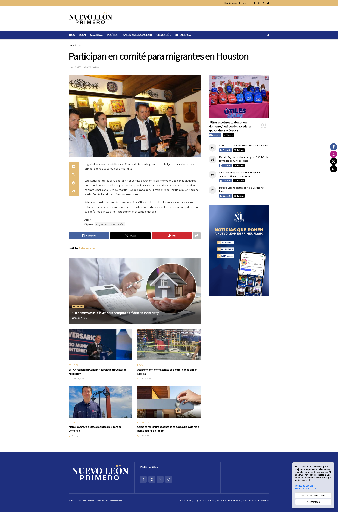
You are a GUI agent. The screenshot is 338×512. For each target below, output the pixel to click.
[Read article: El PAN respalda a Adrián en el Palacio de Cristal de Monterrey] (100, 344)
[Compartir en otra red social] (74, 191)
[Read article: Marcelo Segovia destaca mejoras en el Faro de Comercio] (100, 402)
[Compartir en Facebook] (74, 166)
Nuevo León (117, 224)
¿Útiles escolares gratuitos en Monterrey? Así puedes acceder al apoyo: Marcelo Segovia (230, 126)
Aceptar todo (313, 501)
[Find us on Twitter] (263, 3)
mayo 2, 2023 (75, 67)
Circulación (163, 34)
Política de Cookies (304, 485)
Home (71, 45)
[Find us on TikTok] (268, 3)
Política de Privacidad (305, 488)
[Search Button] (268, 35)
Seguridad (97, 34)
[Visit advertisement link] (239, 250)
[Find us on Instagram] (259, 3)
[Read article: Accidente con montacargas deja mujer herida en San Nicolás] (169, 344)
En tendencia (183, 34)
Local (82, 34)
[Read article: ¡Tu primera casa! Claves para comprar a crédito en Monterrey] (135, 291)
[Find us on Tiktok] (168, 479)
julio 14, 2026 (76, 435)
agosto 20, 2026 (77, 378)
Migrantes (101, 224)
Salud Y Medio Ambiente (137, 34)
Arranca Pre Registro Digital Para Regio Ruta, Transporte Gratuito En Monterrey (240, 174)
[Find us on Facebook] (254, 3)
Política (112, 34)
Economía (78, 306)
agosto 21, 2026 (80, 318)
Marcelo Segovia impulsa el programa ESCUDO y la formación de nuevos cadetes (243, 159)
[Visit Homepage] (91, 18)
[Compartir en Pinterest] (74, 183)
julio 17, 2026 (145, 378)
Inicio (72, 34)
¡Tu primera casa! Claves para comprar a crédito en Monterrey (115, 313)
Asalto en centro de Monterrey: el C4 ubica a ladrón (244, 145)
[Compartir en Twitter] (74, 174)
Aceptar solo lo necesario (313, 495)
